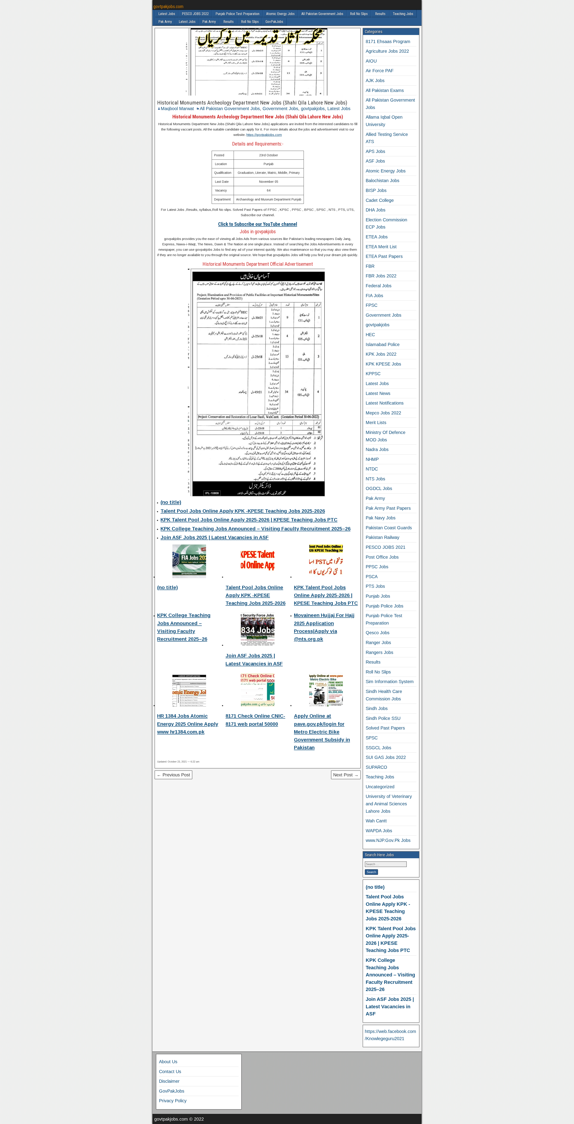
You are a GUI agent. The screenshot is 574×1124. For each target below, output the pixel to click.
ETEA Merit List (381, 246)
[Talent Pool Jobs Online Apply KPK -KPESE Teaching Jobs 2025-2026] (257, 562)
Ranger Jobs (378, 642)
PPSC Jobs (377, 566)
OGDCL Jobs (379, 488)
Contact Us (170, 1071)
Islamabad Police (383, 344)
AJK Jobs (375, 80)
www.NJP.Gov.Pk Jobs (388, 840)
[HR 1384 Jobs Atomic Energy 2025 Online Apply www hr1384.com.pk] (189, 690)
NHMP (372, 459)
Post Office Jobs (382, 557)
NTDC (372, 468)
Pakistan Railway (382, 537)
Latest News (378, 393)
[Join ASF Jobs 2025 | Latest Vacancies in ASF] (257, 630)
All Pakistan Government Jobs (322, 14)
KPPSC (373, 373)
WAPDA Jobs (379, 830)
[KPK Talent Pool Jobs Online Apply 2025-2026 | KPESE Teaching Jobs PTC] (326, 562)
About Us (168, 1061)
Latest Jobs (166, 14)
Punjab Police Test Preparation (237, 14)
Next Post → (346, 774)
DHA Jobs (375, 209)
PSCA (372, 576)
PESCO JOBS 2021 (385, 547)
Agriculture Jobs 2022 (387, 51)
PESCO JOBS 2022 (195, 14)
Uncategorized (380, 786)
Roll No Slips (359, 14)
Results (380, 14)
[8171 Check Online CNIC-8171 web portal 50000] (257, 690)
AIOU (371, 61)
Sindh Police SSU (383, 718)
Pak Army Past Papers (388, 508)
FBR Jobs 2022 (381, 275)
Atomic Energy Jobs (280, 14)
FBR (370, 266)
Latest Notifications (385, 403)
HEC (370, 334)
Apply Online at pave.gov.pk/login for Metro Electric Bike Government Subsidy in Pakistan (322, 731)
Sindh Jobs (377, 708)
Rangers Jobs (379, 652)
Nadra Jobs (377, 449)
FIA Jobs (374, 295)
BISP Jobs (376, 190)
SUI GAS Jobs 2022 (386, 757)
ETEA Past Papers (384, 256)
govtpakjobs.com (168, 6)
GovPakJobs (274, 22)
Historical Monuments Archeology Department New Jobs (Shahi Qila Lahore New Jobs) (252, 103)
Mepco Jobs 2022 (383, 412)
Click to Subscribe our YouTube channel (257, 224)
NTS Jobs (375, 478)
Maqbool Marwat (177, 108)
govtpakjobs (313, 108)
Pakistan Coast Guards (389, 527)
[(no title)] (189, 562)
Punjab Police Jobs (384, 605)
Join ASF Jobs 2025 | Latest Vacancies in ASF (215, 537)
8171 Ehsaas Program (388, 41)
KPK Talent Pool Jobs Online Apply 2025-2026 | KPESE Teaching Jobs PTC (249, 520)
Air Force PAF (380, 70)
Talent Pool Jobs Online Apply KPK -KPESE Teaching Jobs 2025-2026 (243, 511)
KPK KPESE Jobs (383, 364)
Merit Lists (376, 422)
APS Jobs (375, 151)
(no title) (171, 502)
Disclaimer (169, 1081)
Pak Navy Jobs (381, 517)
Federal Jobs (378, 285)
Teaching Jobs (403, 14)
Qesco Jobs (377, 632)
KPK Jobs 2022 (381, 354)
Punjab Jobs (378, 596)
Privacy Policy (173, 1100)
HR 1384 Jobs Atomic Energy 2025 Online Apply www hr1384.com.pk (187, 723)
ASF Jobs (375, 161)
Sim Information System (390, 681)
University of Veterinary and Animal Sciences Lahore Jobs (389, 803)
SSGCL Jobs (378, 747)
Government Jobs (280, 108)
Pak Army (165, 22)
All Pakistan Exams (385, 90)
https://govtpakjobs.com (264, 135)
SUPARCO (376, 767)
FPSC (371, 305)
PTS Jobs (375, 586)
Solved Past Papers (385, 727)
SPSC (372, 737)
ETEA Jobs (377, 236)
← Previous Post (173, 774)
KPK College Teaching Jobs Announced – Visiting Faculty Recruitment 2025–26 (255, 529)
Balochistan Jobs (382, 180)
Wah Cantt (376, 820)
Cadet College (380, 200)
